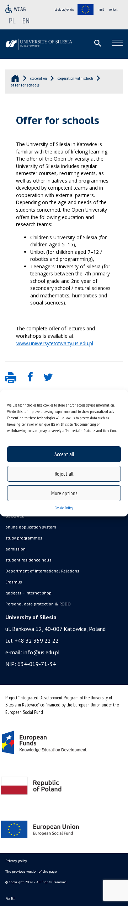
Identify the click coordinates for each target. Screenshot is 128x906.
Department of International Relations (42, 571)
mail (101, 9)
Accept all (64, 454)
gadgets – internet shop (28, 592)
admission (15, 549)
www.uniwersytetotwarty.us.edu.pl (54, 343)
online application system (30, 527)
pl (12, 21)
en (26, 21)
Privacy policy (16, 861)
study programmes (23, 538)
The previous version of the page (31, 871)
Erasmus (13, 582)
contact (113, 9)
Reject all (64, 473)
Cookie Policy (64, 507)
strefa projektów (64, 9)
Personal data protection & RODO (38, 603)
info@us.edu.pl (41, 652)
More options (64, 493)
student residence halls (28, 560)
